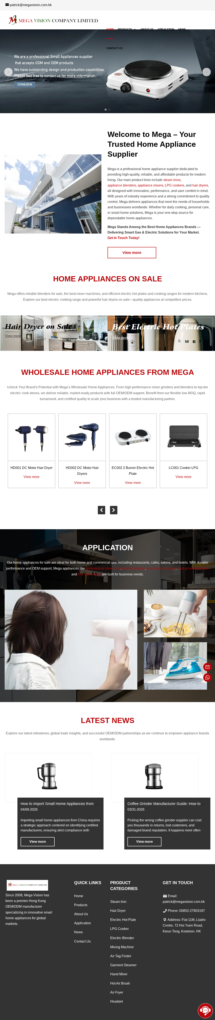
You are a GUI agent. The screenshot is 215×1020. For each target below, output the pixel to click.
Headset (116, 1001)
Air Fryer (116, 992)
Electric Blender (122, 938)
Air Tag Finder (120, 956)
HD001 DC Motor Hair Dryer (31, 468)
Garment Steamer (123, 965)
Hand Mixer (118, 974)
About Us (146, 29)
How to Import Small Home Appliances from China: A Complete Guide (79, 804)
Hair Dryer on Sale (38, 326)
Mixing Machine (122, 947)
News (182, 29)
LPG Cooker (119, 929)
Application (165, 29)
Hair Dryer (118, 910)
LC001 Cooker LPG (183, 468)
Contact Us (114, 48)
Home (110, 29)
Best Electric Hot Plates (158, 327)
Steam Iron (118, 901)
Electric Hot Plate (123, 920)
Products (125, 29)
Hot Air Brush (120, 983)
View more (131, 253)
